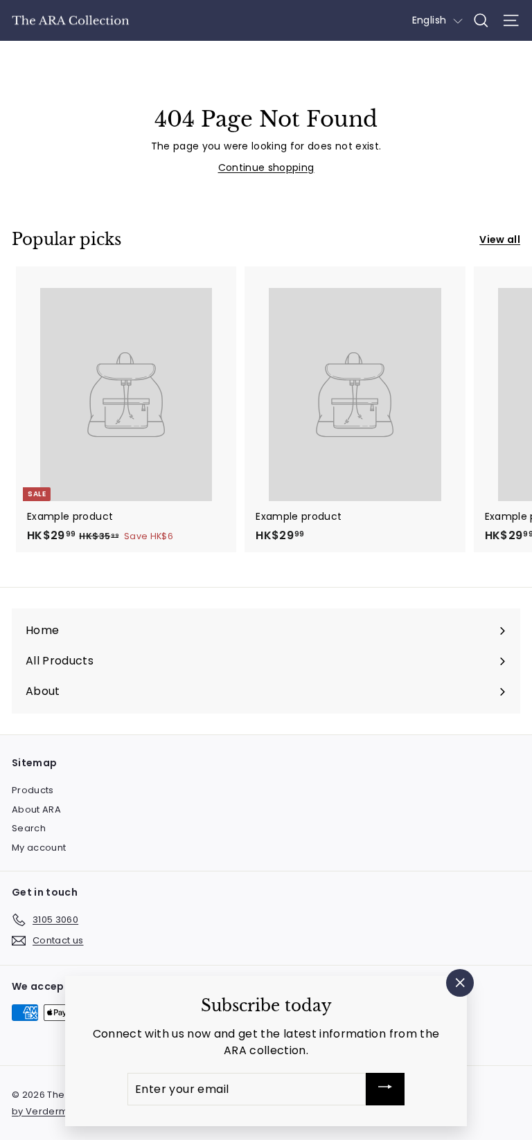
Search (29, 828)
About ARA (36, 809)
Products (33, 790)
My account (39, 847)
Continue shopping (266, 167)
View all (499, 239)
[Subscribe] (385, 1089)
